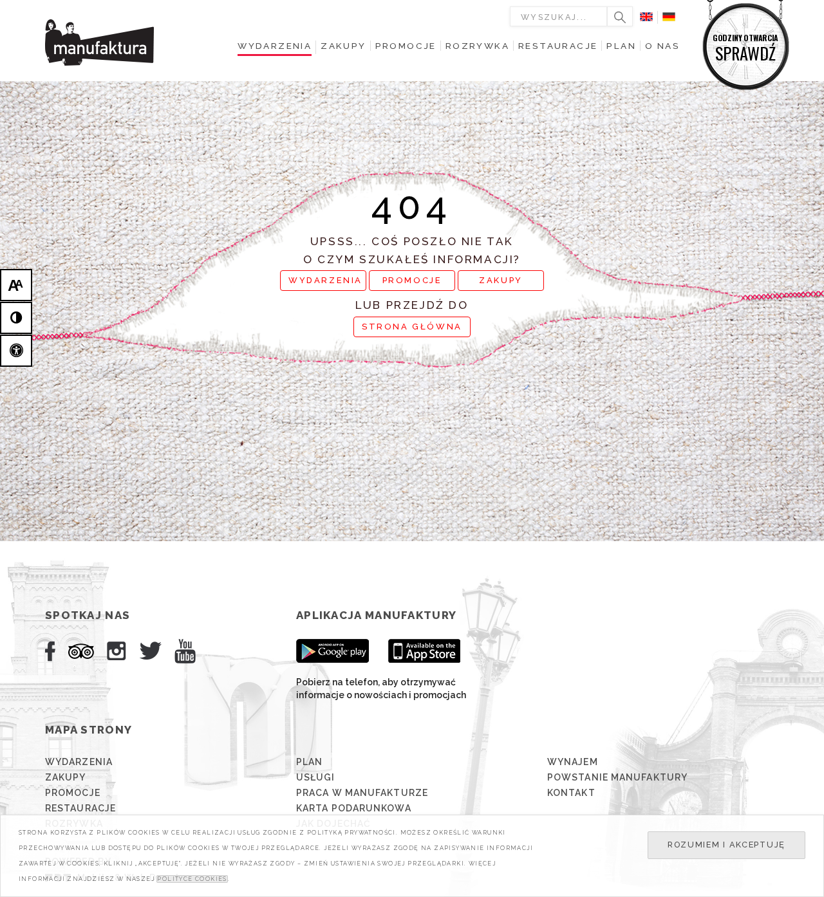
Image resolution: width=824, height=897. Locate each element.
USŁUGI (315, 777)
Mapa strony (88, 729)
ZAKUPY (501, 280)
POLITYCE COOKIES (192, 879)
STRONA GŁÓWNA (412, 326)
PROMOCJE (412, 280)
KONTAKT (571, 793)
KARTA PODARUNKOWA (353, 808)
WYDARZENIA (325, 280)
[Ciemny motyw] (16, 318)
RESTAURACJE (80, 808)
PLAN (309, 762)
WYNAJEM (572, 762)
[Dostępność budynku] (16, 351)
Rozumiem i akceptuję (726, 844)
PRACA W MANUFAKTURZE (362, 793)
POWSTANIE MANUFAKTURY (617, 777)
